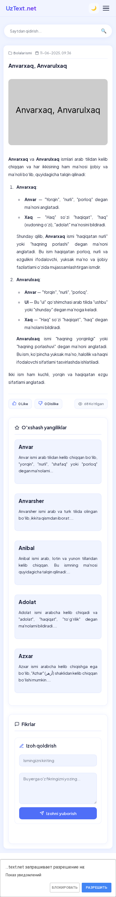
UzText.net (21, 8)
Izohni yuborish (61, 813)
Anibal (27, 548)
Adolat (27, 602)
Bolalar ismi (22, 53)
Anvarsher (31, 501)
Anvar (26, 447)
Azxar (26, 656)
